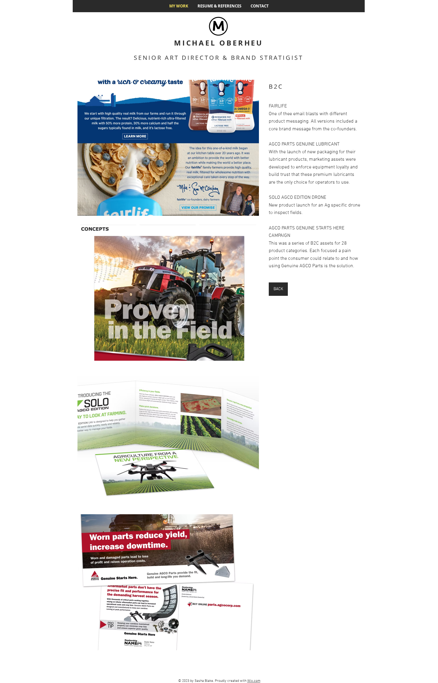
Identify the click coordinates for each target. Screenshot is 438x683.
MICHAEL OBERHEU (218, 43)
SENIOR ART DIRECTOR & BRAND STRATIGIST (218, 58)
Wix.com (253, 681)
